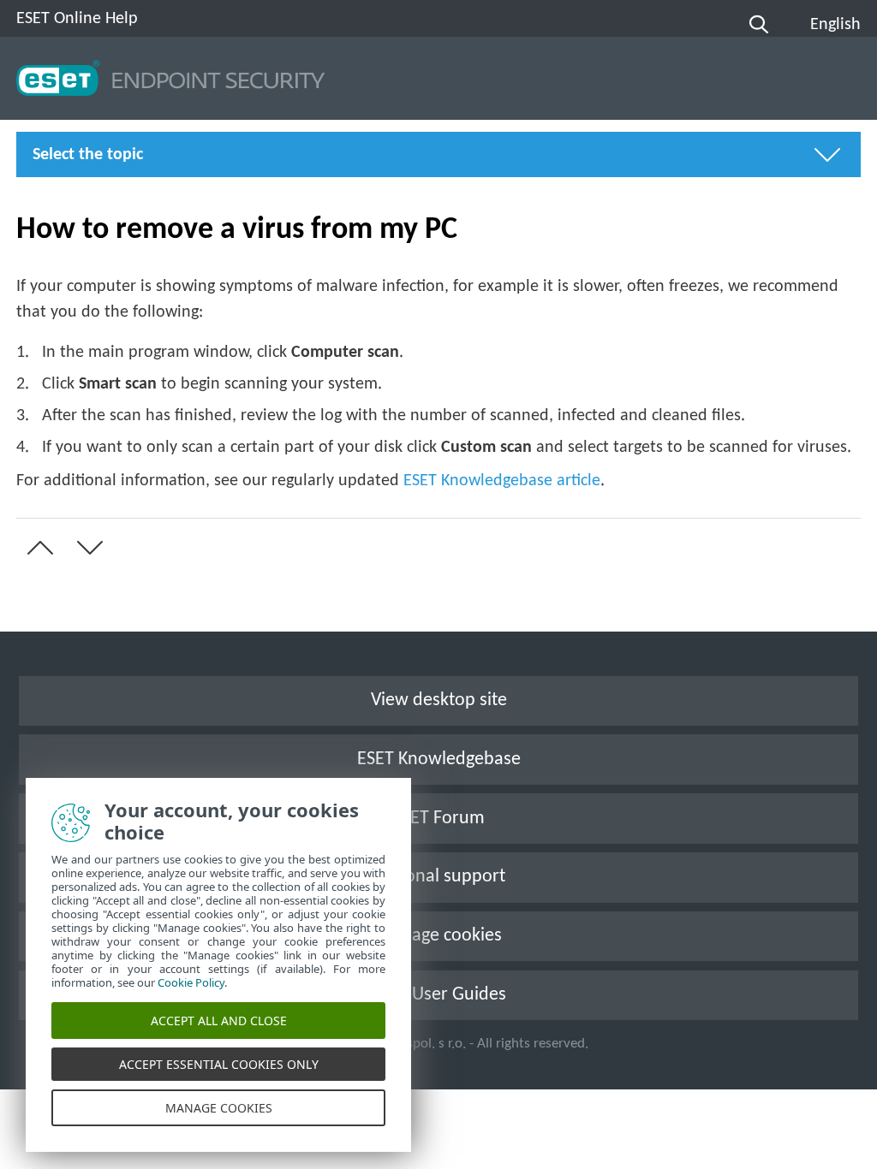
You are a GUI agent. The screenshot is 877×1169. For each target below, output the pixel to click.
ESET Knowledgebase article (501, 481)
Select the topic (88, 154)
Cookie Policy (191, 982)
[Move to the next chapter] (86, 547)
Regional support (439, 877)
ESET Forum (438, 819)
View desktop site (439, 700)
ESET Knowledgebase (439, 759)
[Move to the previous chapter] (36, 547)
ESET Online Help (77, 18)
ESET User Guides (438, 995)
